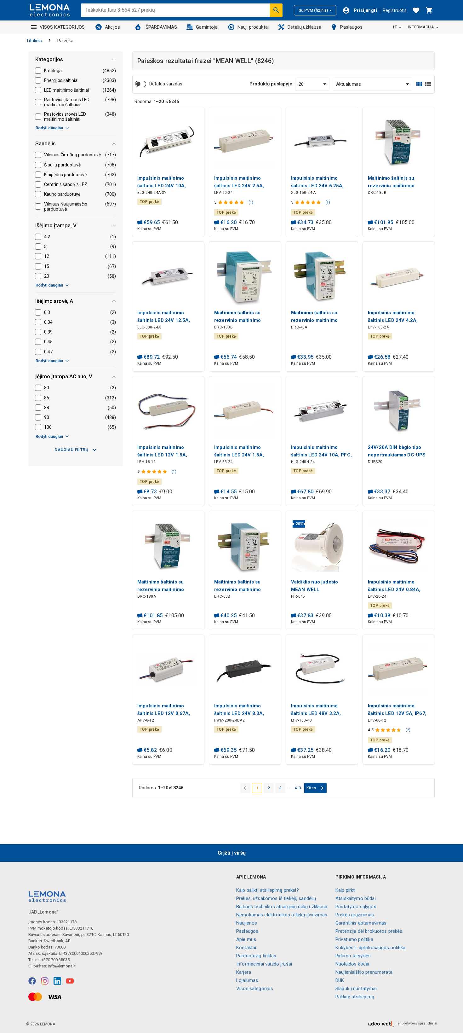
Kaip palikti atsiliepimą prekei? (267, 890)
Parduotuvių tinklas (256, 956)
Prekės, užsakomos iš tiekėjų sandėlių (276, 898)
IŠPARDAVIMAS (160, 27)
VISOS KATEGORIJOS (62, 27)
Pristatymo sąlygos (355, 906)
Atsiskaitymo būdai (355, 898)
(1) (251, 202)
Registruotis (395, 10)
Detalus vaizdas (165, 84)
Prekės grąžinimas (354, 915)
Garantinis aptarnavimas (360, 923)
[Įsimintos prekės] (416, 10)
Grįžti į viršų (232, 853)
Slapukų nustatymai (356, 988)
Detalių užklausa (304, 27)
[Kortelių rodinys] (419, 84)
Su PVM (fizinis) (313, 10)
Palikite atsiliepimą (354, 997)
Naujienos (246, 923)
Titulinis (34, 41)
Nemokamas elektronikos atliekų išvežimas (281, 915)
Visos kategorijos (254, 988)
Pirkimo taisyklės (353, 956)
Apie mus (246, 939)
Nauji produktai (253, 27)
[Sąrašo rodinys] (428, 84)
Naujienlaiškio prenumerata (363, 972)
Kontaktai (246, 947)
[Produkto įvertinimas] (231, 202)
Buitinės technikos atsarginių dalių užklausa (282, 906)
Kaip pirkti (345, 890)
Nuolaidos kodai (352, 964)
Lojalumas (247, 980)
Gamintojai (207, 27)
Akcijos (112, 27)
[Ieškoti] (276, 10)
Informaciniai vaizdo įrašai (264, 964)
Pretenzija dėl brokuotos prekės (369, 931)
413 (297, 788)
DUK (339, 980)
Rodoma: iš (156, 101)
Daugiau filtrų (72, 450)
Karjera (243, 972)
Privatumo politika (354, 939)
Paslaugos (351, 27)
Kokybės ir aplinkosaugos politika (370, 947)
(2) (408, 730)
